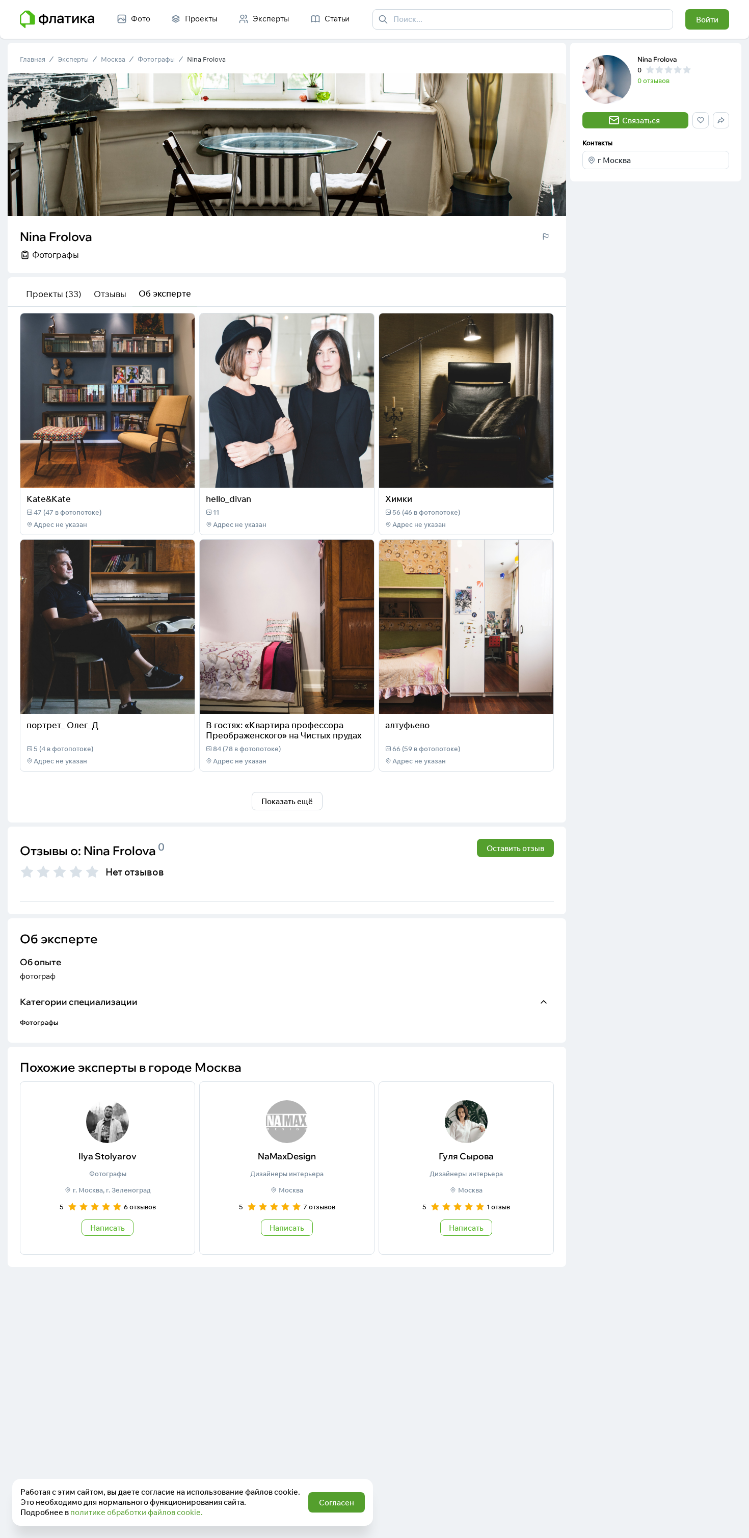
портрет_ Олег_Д (62, 725)
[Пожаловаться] (546, 236)
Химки (398, 498)
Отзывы (110, 293)
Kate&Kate (48, 498)
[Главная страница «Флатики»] (57, 19)
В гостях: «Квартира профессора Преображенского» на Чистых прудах (284, 730)
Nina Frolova (206, 59)
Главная (32, 59)
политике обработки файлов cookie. (136, 1512)
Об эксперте (165, 293)
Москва (113, 59)
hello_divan (228, 498)
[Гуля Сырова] (466, 1168)
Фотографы (156, 59)
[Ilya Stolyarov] (107, 1168)
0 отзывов (653, 80)
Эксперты (73, 59)
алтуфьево (407, 725)
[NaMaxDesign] (287, 1168)
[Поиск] (383, 19)
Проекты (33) (54, 293)
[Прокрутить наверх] (730, 1519)
